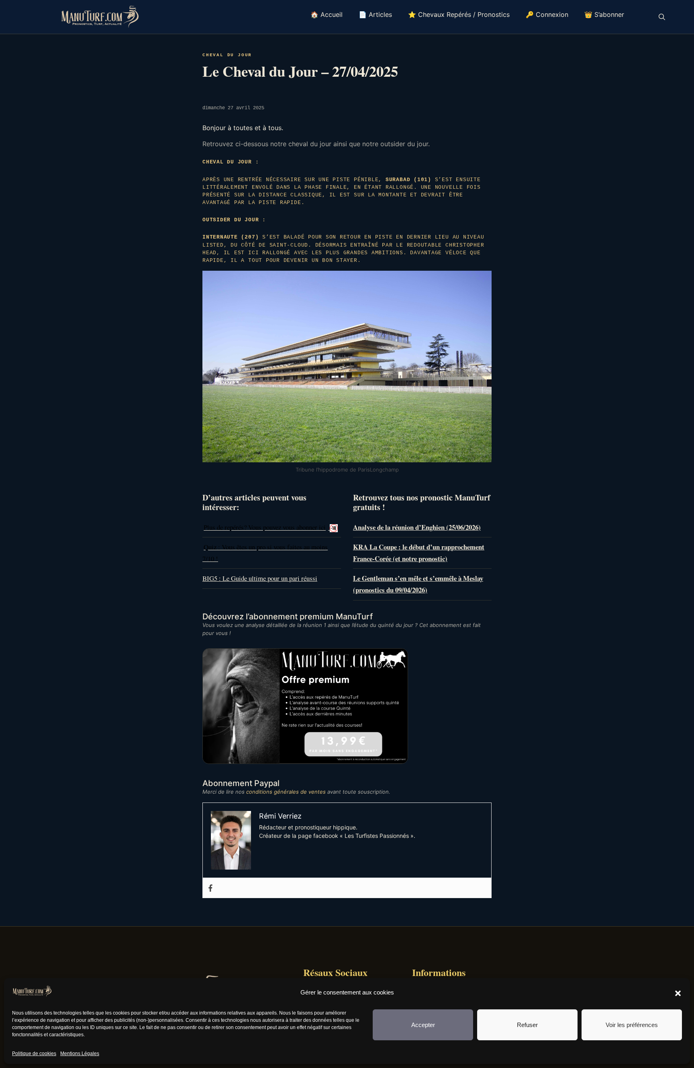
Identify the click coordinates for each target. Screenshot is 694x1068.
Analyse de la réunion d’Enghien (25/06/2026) (417, 527)
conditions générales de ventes (286, 791)
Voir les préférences (632, 1024)
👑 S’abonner (604, 14)
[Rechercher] (662, 17)
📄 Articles (375, 14)
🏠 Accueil (326, 14)
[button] (678, 993)
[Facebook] (210, 888)
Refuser (527, 1024)
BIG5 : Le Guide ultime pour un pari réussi (259, 578)
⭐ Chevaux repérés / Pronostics (459, 14)
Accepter (423, 1024)
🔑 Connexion (547, 14)
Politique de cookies (34, 1053)
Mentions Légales (79, 1053)
